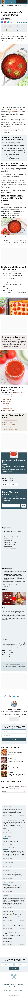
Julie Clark (7, 18)
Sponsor (20, 990)
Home (2, 9)
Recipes (6, 9)
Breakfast (6, 982)
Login (25, 791)
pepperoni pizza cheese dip (11, 422)
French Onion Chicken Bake (16, 767)
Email (4, 503)
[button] (18, 22)
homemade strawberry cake (11, 424)
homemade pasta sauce (10, 420)
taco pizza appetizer (9, 426)
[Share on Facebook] (2, 22)
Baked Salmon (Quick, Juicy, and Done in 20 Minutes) (16, 775)
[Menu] (2, 5)
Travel (15, 990)
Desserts (20, 982)
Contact (10, 990)
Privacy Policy (18, 995)
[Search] (25, 5)
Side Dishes (20, 984)
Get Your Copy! (21, 1)
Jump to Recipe (7, 26)
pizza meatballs (7, 401)
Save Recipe (21, 26)
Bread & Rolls (6, 984)
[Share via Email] (11, 22)
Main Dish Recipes (14, 9)
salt (11, 540)
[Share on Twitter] (8, 22)
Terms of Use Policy (16, 34)
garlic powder (13, 548)
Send (23, 505)
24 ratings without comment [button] (17, 787)
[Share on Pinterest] (5, 22)
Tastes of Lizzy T (14, 6)
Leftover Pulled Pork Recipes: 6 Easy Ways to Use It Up (17, 760)
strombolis (5, 406)
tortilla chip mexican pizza (11, 429)
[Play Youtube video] (14, 598)
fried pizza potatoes (8, 397)
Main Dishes (13, 982)
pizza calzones (7, 399)
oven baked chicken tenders (10, 410)
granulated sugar (13, 534)
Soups (15, 986)
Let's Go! (14, 739)
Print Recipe (5, 484)
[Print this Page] (18, 696)
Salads (11, 986)
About (5, 990)
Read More (14, 718)
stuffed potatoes (7, 408)
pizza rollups (6, 403)
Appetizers (13, 984)
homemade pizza (14, 111)
